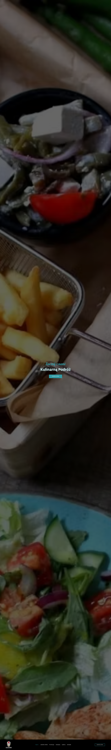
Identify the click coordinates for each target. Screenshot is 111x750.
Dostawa (58, 745)
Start (36, 745)
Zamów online (44, 745)
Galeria (63, 745)
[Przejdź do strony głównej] (9, 744)
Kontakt (69, 745)
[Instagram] (2, 373)
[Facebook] (2, 370)
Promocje (51, 745)
